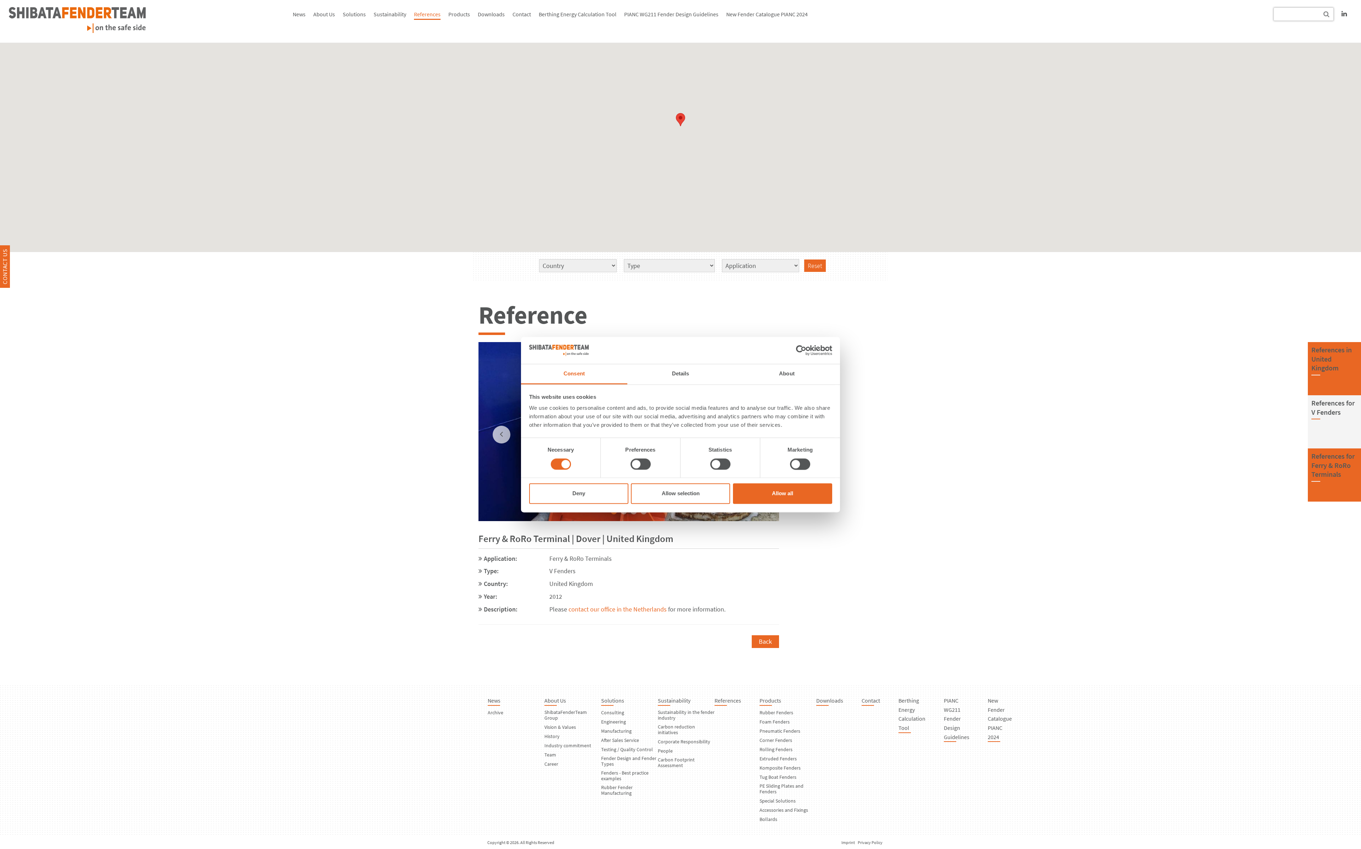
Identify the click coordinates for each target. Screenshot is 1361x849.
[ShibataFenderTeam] (77, 31)
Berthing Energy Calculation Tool (577, 14)
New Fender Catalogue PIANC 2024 (767, 14)
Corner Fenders (776, 740)
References (427, 14)
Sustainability (390, 14)
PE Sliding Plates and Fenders (781, 788)
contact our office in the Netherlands (617, 609)
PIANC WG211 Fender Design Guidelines (671, 14)
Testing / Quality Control (627, 749)
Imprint (848, 842)
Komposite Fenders (780, 768)
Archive (495, 712)
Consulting (612, 712)
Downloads (491, 14)
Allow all (782, 494)
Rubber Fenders (776, 712)
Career (551, 764)
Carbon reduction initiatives (676, 729)
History (552, 736)
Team (550, 755)
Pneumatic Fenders (780, 731)
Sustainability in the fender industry (686, 715)
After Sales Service (620, 740)
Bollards (768, 819)
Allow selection (681, 494)
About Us (324, 14)
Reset (815, 266)
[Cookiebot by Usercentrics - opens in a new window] (801, 350)
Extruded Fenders (778, 758)
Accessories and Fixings (784, 810)
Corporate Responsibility (684, 741)
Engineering (613, 722)
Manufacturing (616, 731)
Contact (522, 14)
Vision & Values (560, 727)
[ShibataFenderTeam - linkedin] (1344, 14)
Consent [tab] (574, 374)
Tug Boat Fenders (778, 777)
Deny (578, 494)
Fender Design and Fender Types (628, 761)
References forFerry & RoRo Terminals (1333, 465)
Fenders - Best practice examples (625, 775)
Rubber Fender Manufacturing (617, 790)
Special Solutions (778, 801)
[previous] (501, 434)
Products (459, 14)
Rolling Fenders (776, 749)
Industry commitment (567, 745)
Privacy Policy (870, 842)
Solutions (354, 14)
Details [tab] (680, 374)
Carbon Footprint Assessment (676, 762)
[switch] (641, 464)
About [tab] (787, 374)
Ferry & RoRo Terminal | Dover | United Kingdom (575, 538)
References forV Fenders (1333, 407)
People (665, 751)
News (299, 14)
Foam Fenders (775, 722)
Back (765, 641)
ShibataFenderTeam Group (565, 715)
